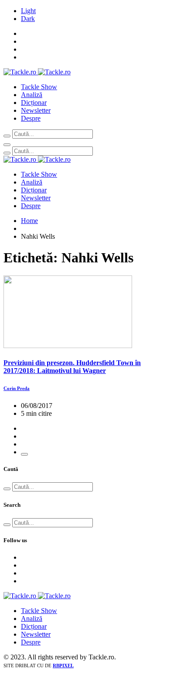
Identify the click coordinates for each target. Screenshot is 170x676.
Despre (31, 118)
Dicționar (34, 102)
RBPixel (63, 665)
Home (29, 220)
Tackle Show (39, 87)
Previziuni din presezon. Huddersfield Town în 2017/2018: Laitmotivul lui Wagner (72, 366)
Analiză (31, 94)
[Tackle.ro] (37, 72)
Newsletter (36, 110)
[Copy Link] (24, 454)
